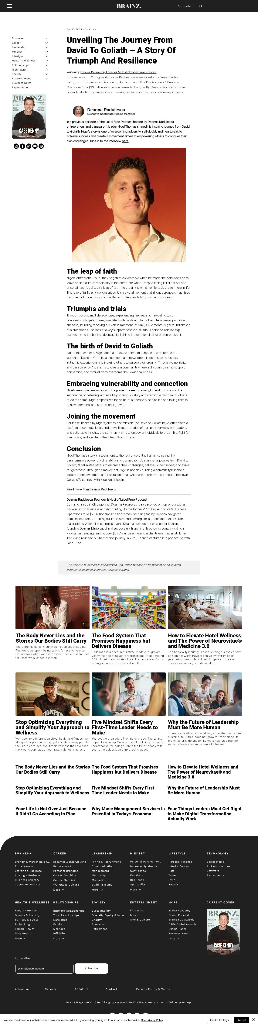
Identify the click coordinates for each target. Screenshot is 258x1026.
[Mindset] (47, 52)
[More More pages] (63, 890)
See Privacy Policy (152, 1020)
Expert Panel (20, 87)
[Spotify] (41, 146)
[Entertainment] (47, 78)
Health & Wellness (23, 60)
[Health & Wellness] (47, 60)
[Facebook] (22, 146)
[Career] (47, 43)
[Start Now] (52, 652)
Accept (242, 1020)
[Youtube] (35, 146)
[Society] (47, 74)
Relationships (20, 65)
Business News (21, 82)
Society (16, 73)
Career (16, 42)
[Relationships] (47, 65)
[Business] (47, 38)
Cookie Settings (219, 1020)
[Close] (253, 1020)
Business (17, 38)
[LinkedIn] (28, 146)
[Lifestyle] (47, 56)
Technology (19, 69)
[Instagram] (16, 146)
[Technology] (47, 69)
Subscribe (185, 6)
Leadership (19, 47)
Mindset (17, 51)
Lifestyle (17, 55)
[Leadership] (47, 47)
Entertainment (21, 78)
